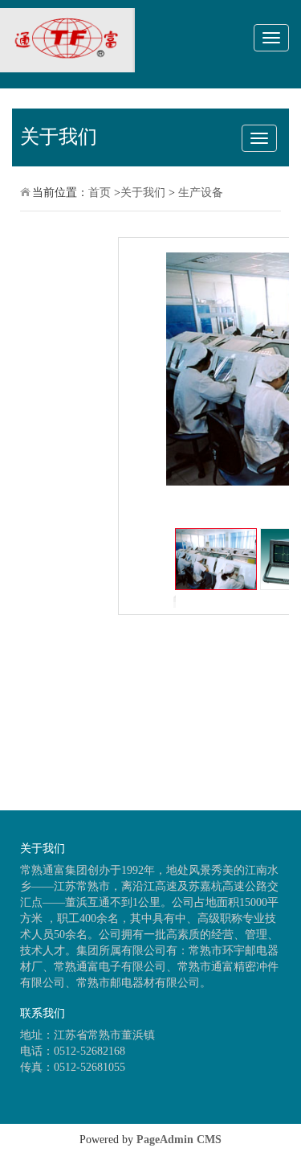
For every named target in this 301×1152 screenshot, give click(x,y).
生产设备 (200, 193)
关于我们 (142, 193)
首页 (99, 193)
